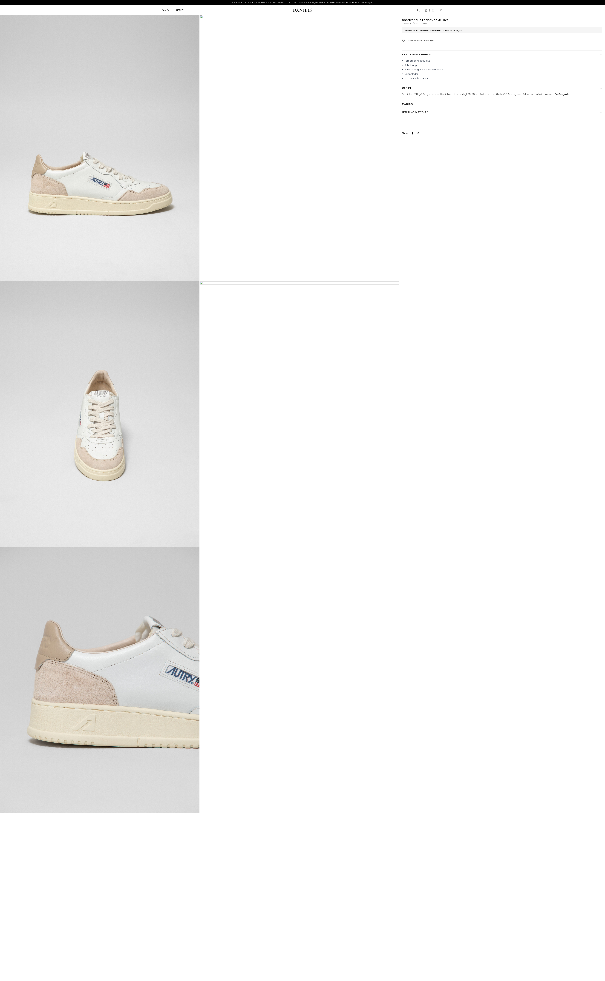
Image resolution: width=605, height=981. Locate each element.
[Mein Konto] (426, 10)
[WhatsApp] (418, 133)
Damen (165, 10)
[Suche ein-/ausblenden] (418, 10)
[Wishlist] (440, 10)
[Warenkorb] (434, 10)
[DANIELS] (302, 10)
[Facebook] (412, 133)
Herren (180, 10)
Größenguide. (562, 94)
